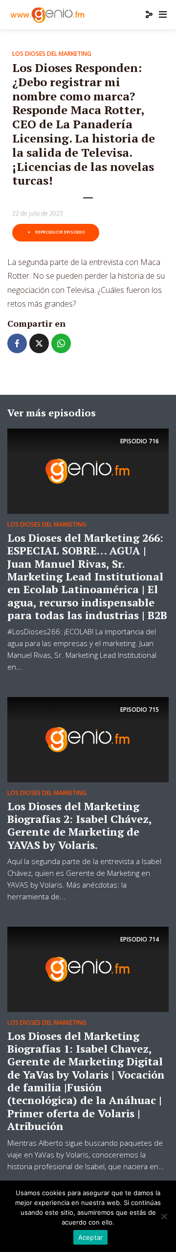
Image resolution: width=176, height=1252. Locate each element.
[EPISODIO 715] (88, 738)
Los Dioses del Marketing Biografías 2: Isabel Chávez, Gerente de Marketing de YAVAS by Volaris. (79, 825)
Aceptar (90, 1237)
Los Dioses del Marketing (51, 53)
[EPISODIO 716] (88, 470)
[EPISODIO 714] (88, 968)
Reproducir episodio (60, 232)
